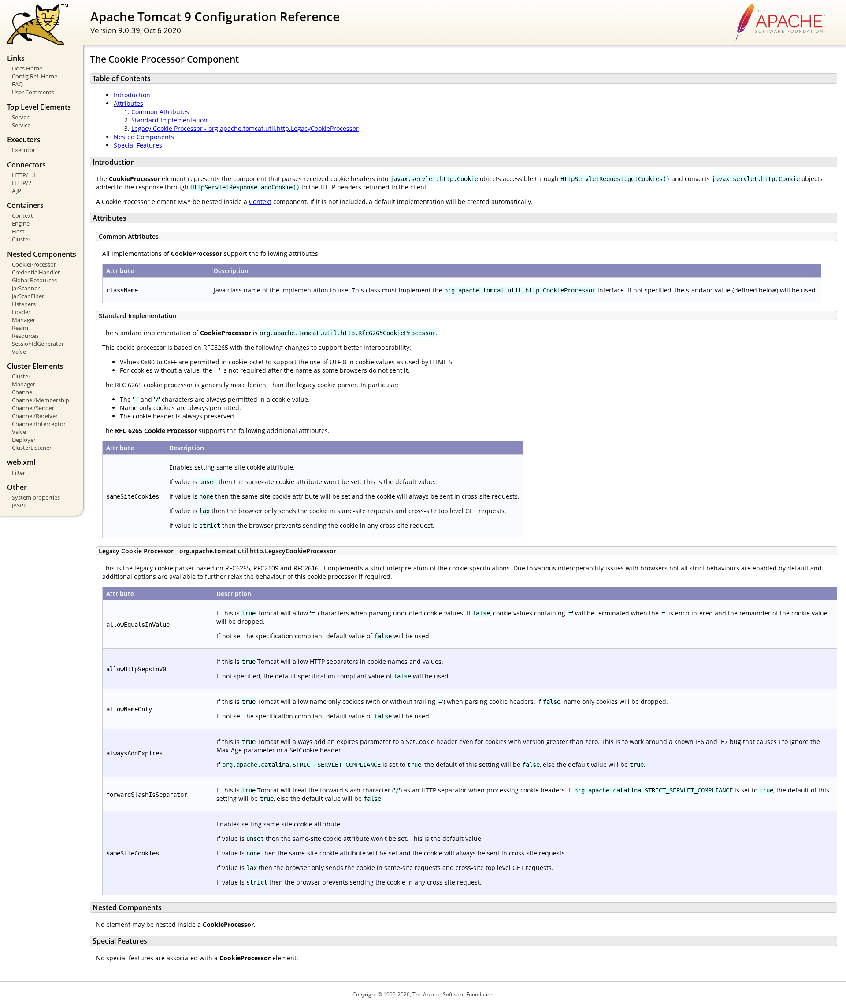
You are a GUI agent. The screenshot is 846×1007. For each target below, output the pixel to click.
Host (18, 231)
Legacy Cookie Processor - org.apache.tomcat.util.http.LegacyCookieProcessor (245, 128)
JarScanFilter (28, 296)
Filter (18, 473)
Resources (25, 336)
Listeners (24, 304)
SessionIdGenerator (38, 344)
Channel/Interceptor (39, 424)
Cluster (21, 239)
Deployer (24, 440)
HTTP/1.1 (24, 175)
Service (21, 125)
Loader (21, 312)
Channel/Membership (40, 400)
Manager (23, 320)
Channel (22, 392)
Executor (23, 150)
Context (22, 215)
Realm (20, 328)
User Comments (33, 92)
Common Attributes (160, 111)
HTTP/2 (21, 183)
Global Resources (34, 280)
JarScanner (26, 288)
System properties (36, 497)
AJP (16, 191)
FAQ (17, 84)
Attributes (128, 103)
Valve (19, 351)
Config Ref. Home (34, 76)
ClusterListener (32, 448)
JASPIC (20, 505)
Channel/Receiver (35, 416)
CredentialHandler (36, 272)
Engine (21, 223)
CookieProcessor (34, 264)
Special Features (138, 145)
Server (20, 117)
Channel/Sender (33, 408)
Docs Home (27, 68)
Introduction (132, 95)
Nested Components (144, 137)
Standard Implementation (169, 120)
